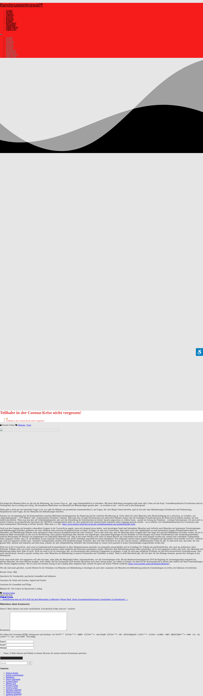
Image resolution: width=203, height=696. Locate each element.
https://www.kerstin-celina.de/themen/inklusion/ (149, 564)
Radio (9, 21)
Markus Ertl (11, 683)
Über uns (11, 30)
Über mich (12, 27)
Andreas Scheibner (14, 694)
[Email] (8, 597)
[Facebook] (1, 597)
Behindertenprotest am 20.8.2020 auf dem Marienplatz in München (29, 599)
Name (2, 642)
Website (3, 648)
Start (9, 11)
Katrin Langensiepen (14, 675)
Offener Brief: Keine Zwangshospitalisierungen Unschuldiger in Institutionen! (94, 599)
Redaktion (10, 677)
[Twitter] (4, 597)
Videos (10, 15)
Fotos (9, 17)
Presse (10, 19)
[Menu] (1, 34)
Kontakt (11, 23)
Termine (11, 25)
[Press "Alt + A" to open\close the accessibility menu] (199, 352)
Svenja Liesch (12, 687)
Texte (9, 13)
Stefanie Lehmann (13, 690)
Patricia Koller (12, 673)
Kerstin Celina (9, 593)
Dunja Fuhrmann (13, 679)
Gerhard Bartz (12, 681)
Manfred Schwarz (13, 692)
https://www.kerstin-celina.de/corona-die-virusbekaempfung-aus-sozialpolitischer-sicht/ (98, 524)
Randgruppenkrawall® (21, 4)
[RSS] (11, 597)
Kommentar (5, 630)
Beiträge (21, 425)
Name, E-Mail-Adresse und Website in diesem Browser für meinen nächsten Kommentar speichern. (45, 653)
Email (2, 645)
